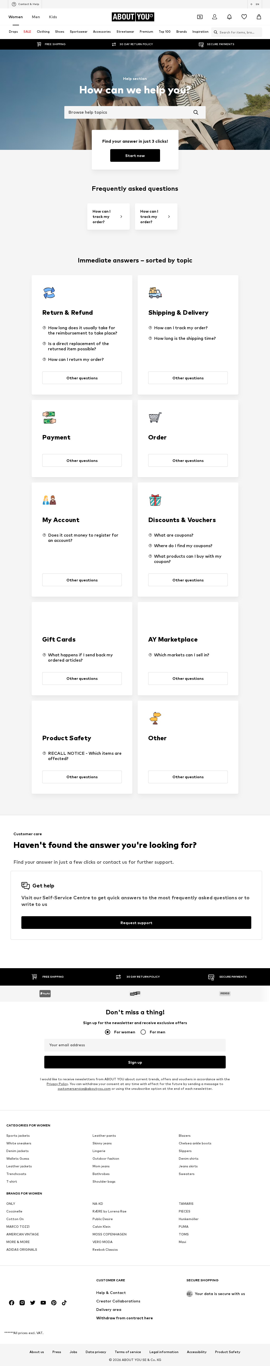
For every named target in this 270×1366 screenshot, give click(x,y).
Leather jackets (19, 1166)
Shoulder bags (104, 1181)
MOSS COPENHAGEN (110, 1234)
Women (15, 17)
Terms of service (128, 1352)
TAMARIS (186, 1204)
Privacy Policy (57, 1084)
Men (36, 17)
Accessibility (197, 1352)
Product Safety (227, 1352)
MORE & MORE (18, 1242)
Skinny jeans (102, 1143)
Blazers (185, 1136)
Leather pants (104, 1136)
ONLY (10, 1204)
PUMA (184, 1227)
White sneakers (18, 1143)
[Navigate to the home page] (35, 1283)
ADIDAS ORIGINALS (21, 1250)
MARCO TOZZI (18, 1227)
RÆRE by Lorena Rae (110, 1211)
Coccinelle (14, 1211)
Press (56, 1352)
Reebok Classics (105, 1250)
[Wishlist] (244, 17)
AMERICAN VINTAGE (22, 1234)
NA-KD (98, 1204)
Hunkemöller (189, 1219)
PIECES (184, 1211)
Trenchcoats (16, 1174)
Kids (53, 17)
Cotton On (15, 1219)
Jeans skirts (188, 1166)
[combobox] (135, 112)
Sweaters (187, 1174)
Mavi (182, 1242)
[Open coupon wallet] (200, 17)
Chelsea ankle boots (195, 1143)
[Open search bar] (214, 32)
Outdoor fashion (106, 1158)
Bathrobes (101, 1174)
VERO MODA (103, 1242)
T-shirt (11, 1181)
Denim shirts (189, 1158)
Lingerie (99, 1151)
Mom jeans (101, 1166)
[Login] (214, 17)
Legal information (164, 1352)
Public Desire (103, 1219)
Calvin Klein (101, 1227)
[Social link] (11, 1303)
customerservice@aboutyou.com (84, 1089)
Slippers (185, 1151)
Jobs (73, 1352)
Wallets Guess (17, 1158)
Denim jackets (17, 1151)
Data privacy (96, 1352)
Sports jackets (18, 1136)
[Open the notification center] (229, 16)
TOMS (184, 1234)
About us (37, 1352)
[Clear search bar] (258, 32)
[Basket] (259, 17)
